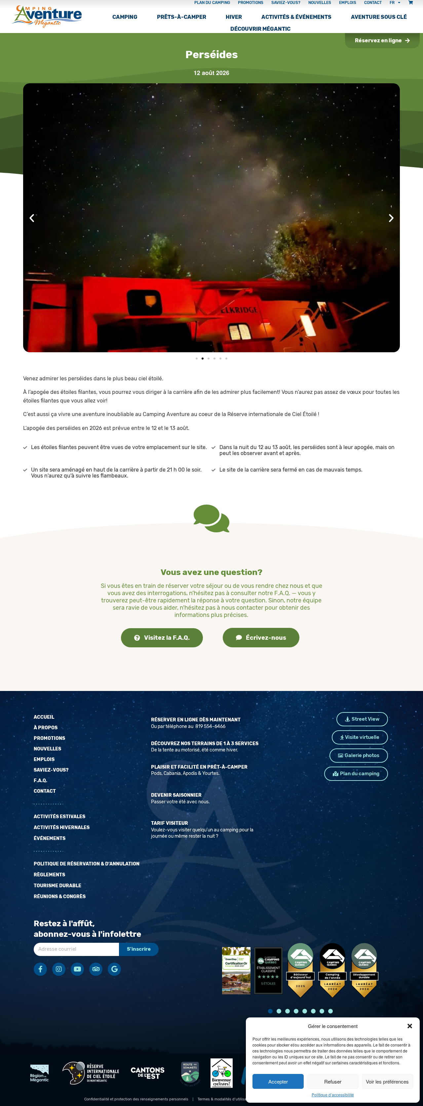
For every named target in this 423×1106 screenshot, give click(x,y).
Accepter (278, 1081)
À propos (46, 728)
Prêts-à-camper (181, 17)
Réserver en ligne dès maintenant (196, 720)
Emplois (44, 759)
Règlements (49, 875)
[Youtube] (77, 969)
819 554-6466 (209, 726)
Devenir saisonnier (176, 795)
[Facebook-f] (40, 969)
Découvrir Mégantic (260, 29)
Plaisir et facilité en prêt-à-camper (199, 767)
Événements (49, 838)
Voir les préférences (387, 1081)
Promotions (49, 738)
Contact (45, 791)
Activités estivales (59, 817)
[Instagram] (58, 969)
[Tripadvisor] (95, 969)
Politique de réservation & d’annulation (86, 864)
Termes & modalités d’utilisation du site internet (239, 1099)
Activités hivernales (62, 827)
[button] (409, 1026)
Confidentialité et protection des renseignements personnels (136, 1099)
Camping (124, 17)
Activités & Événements (296, 17)
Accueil (44, 717)
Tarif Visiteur (169, 823)
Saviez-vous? (51, 770)
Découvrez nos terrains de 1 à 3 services (204, 743)
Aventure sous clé (379, 17)
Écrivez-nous (266, 637)
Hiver (234, 17)
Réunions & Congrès (60, 896)
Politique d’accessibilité (333, 1094)
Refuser (332, 1081)
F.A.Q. (40, 780)
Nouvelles (47, 749)
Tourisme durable (57, 886)
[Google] (114, 969)
